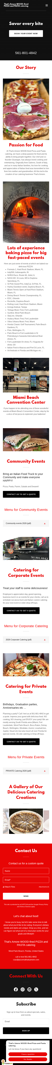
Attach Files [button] (10, 887)
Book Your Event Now (26, 34)
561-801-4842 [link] (26, 53)
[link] (19, 6)
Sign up (26, 1031)
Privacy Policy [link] (43, 904)
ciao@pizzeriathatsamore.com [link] (26, 960)
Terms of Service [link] (25, 907)
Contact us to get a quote (21, 494)
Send (26, 896)
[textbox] (26, 871)
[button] (46, 5)
